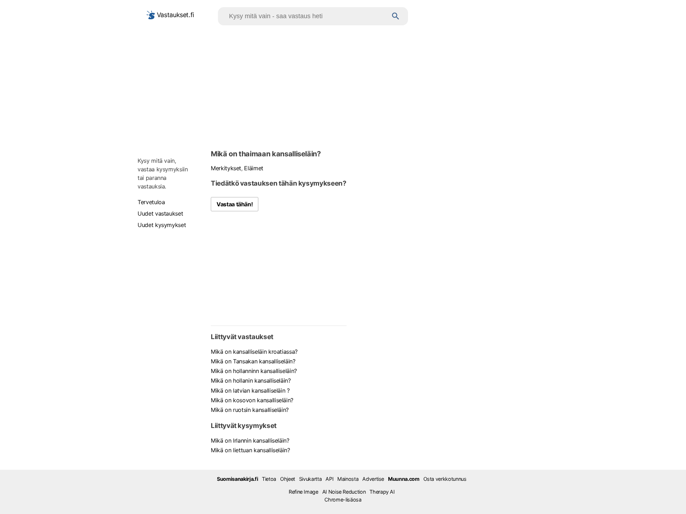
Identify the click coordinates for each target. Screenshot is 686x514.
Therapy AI (381, 492)
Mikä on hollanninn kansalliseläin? (254, 370)
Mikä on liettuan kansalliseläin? (250, 450)
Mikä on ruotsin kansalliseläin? (250, 409)
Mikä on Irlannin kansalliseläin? (250, 440)
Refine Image (303, 492)
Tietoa (269, 479)
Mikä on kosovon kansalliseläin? (252, 400)
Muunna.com (403, 479)
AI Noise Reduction (344, 492)
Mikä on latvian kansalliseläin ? (250, 390)
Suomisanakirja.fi (237, 479)
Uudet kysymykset (162, 224)
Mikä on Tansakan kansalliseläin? (253, 361)
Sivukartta (310, 479)
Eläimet (253, 168)
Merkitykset (226, 168)
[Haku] (395, 16)
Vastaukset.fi (174, 15)
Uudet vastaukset (160, 213)
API (329, 479)
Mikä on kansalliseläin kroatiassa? (254, 351)
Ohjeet (287, 479)
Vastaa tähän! (235, 204)
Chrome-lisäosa (342, 500)
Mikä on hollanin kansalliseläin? (251, 380)
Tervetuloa (151, 202)
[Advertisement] (343, 86)
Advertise (373, 479)
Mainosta (347, 479)
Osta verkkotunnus (445, 479)
